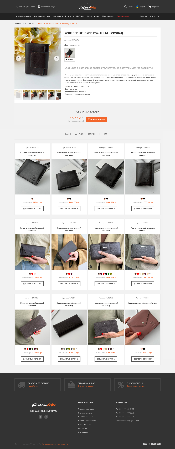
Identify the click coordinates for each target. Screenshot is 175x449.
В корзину (32, 209)
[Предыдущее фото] (18, 58)
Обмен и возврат (85, 417)
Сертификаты (93, 16)
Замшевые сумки (42, 16)
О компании (83, 432)
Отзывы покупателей (87, 421)
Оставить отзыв (97, 119)
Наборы (80, 16)
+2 (39, 349)
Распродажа (123, 16)
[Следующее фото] (56, 58)
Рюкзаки (69, 16)
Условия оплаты (85, 413)
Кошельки (58, 16)
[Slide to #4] (51, 95)
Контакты (154, 16)
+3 (150, 274)
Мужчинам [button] (107, 16)
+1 (113, 274)
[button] (128, 6)
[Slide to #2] (35, 95)
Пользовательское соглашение (55, 444)
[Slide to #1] (18, 95)
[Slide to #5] (60, 95)
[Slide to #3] (43, 95)
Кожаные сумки (23, 16)
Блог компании (84, 424)
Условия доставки (86, 409)
